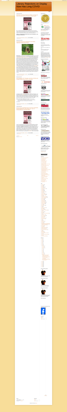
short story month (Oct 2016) (44, 229)
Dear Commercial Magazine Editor (45, 165)
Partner (42, 233)
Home (27, 135)
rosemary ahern (43, 200)
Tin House (42, 226)
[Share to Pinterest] (32, 37)
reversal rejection (43, 203)
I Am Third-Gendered (43, 171)
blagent (42, 212)
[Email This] (29, 37)
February (43, 253)
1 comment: (26, 103)
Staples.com (45, 395)
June (42, 249)
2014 (42, 261)
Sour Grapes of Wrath (43, 179)
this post (46, 57)
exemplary (42, 190)
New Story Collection (43, 215)
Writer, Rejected (47, 25)
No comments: (25, 37)
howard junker (42, 216)
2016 (42, 244)
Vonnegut (42, 222)
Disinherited (42, 225)
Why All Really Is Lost (43, 172)
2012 (42, 262)
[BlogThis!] (30, 37)
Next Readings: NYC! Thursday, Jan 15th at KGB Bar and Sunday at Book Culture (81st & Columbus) (27, 79)
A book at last (19, 38)
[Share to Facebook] (31, 37)
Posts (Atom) (20, 136)
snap (41, 230)
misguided (42, 184)
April (42, 251)
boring (42, 186)
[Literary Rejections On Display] (43, 314)
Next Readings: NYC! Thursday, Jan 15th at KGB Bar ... (46, 258)
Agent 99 (42, 208)
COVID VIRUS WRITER (43, 196)
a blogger (23, 94)
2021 (42, 240)
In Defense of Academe (43, 167)
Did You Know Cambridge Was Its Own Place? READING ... (46, 259)
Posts (35, 399)
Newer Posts (18, 135)
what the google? (43, 205)
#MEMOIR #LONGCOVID (44, 227)
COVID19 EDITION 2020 (44, 197)
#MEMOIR (42, 231)
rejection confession (43, 188)
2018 (42, 242)
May (42, 250)
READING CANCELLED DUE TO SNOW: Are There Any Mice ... (45, 255)
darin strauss (42, 211)
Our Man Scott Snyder (43, 163)
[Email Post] (28, 37)
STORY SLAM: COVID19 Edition (44, 234)
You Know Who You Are (43, 158)
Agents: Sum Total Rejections (44, 176)
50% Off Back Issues (43, 159)
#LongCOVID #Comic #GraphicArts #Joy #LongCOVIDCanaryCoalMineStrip (45, 223)
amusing (42, 192)
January (43, 254)
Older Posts (37, 135)
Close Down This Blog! (43, 161)
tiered (42, 220)
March (43, 252)
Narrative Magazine (43, 207)
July (42, 248)
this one (48, 57)
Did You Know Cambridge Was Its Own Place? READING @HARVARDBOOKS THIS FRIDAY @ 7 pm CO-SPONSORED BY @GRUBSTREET (27, 108)
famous (42, 185)
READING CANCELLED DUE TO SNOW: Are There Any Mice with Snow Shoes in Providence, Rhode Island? (27, 15)
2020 (42, 241)
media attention (43, 201)
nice (41, 219)
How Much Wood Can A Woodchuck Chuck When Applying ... (46, 256)
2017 (42, 243)
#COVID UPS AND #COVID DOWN (45, 213)
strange (42, 189)
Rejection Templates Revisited (44, 178)
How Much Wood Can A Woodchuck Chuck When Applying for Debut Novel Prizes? (25, 42)
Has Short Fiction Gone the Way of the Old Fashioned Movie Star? (45, 169)
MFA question (42, 209)
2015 (42, 245)
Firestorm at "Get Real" (43, 166)
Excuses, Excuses (43, 180)
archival (42, 204)
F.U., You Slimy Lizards (43, 162)
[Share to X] (31, 74)
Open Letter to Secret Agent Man (44, 157)
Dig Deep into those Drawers (44, 173)
